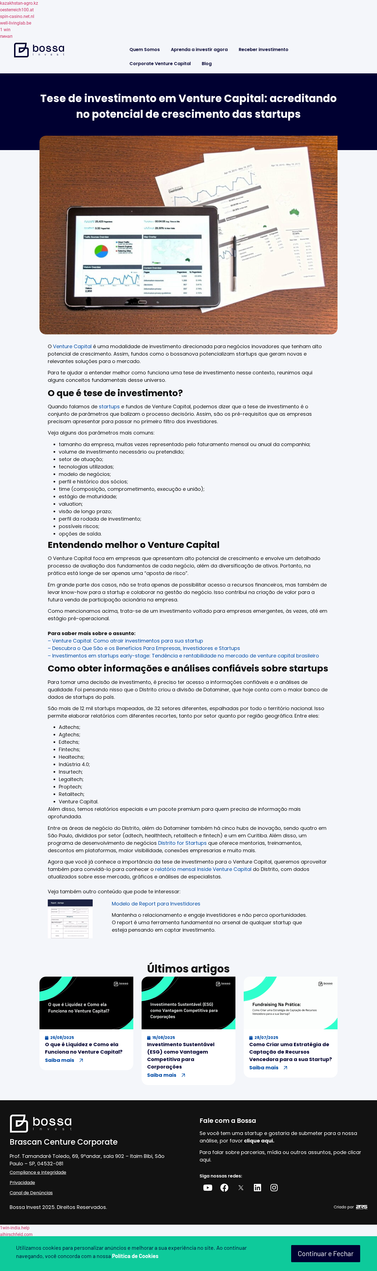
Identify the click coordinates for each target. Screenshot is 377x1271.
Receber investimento (263, 49)
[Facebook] (224, 1187)
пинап (6, 36)
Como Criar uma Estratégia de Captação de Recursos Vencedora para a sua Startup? (290, 1052)
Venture (63, 346)
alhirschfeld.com (16, 1234)
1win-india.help (15, 1227)
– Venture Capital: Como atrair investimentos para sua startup (125, 640)
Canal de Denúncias (31, 1193)
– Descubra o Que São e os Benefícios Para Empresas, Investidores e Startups (144, 648)
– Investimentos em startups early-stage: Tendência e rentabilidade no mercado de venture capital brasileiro (183, 655)
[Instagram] (274, 1187)
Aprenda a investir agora (199, 49)
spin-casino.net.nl (17, 16)
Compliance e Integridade (38, 1172)
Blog (207, 63)
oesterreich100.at (17, 9)
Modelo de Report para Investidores (156, 903)
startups (109, 406)
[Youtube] (208, 1187)
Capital (83, 346)
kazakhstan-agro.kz (19, 3)
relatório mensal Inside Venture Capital (203, 869)
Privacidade (22, 1182)
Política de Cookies (135, 1256)
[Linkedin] (257, 1187)
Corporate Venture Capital (160, 63)
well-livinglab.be (15, 23)
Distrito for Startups (182, 843)
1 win (5, 29)
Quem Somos (144, 49)
